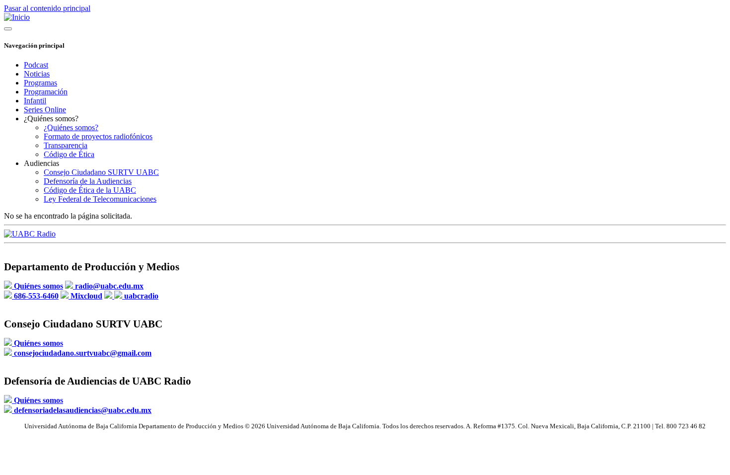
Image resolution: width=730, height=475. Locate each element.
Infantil (35, 100)
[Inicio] (17, 17)
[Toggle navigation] (8, 28)
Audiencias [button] (41, 163)
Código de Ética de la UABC (90, 190)
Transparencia (65, 145)
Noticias (37, 74)
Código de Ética (69, 154)
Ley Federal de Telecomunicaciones (100, 199)
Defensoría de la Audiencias (88, 181)
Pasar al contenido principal (47, 8)
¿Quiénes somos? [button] (51, 118)
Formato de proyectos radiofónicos (98, 136)
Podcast (36, 65)
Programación (46, 91)
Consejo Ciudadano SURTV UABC (101, 172)
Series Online (45, 109)
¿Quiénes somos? (71, 127)
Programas (40, 83)
